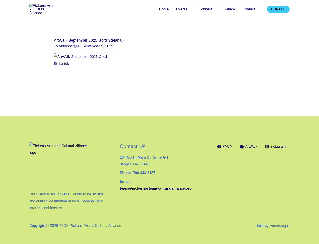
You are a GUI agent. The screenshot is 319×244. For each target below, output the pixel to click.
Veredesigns (280, 226)
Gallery (229, 9)
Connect (205, 9)
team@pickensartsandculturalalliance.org (156, 188)
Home (164, 9)
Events (181, 9)
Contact (248, 9)
